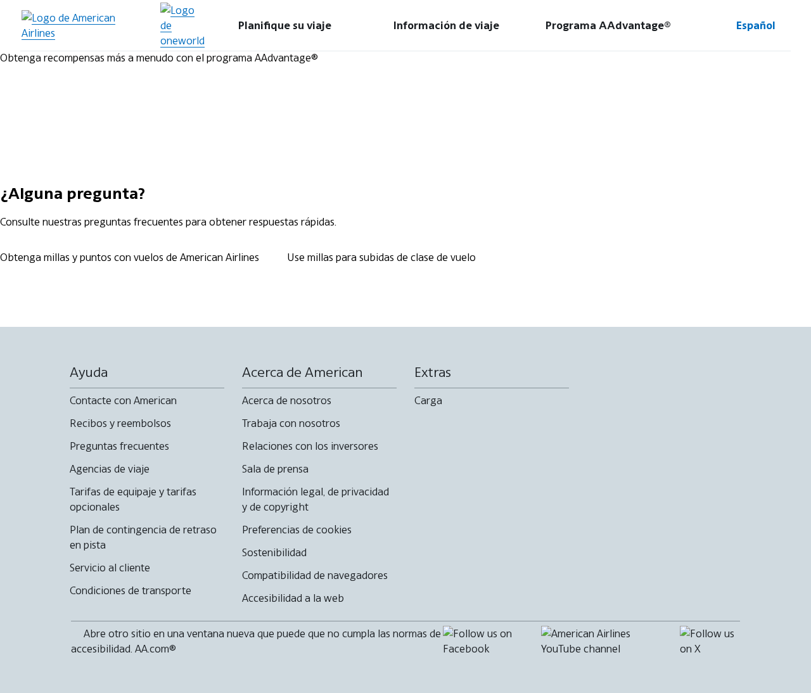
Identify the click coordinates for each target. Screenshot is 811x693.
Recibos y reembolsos (120, 423)
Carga (428, 400)
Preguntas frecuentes (119, 446)
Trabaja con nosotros (291, 423)
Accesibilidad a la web (293, 598)
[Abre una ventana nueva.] (182, 25)
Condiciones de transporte (130, 590)
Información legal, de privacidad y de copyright (315, 499)
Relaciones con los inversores (310, 446)
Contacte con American (123, 400)
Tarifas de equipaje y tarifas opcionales (133, 499)
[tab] (285, 25)
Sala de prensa (275, 468)
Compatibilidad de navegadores (315, 575)
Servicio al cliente (110, 567)
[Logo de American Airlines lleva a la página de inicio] (85, 25)
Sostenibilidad (274, 552)
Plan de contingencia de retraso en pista (143, 537)
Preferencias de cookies (297, 529)
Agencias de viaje (110, 468)
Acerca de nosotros (286, 400)
